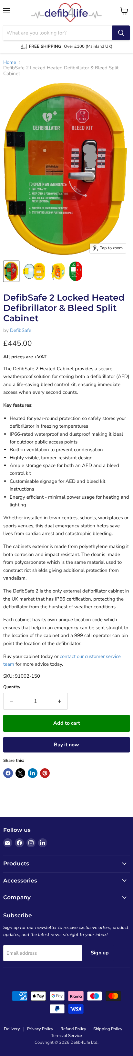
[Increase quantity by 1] (59, 701)
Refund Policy (73, 1029)
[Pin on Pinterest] (45, 773)
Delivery (12, 1029)
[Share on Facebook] (8, 773)
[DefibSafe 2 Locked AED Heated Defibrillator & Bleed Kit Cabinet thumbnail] (11, 271)
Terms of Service (66, 1036)
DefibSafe (20, 330)
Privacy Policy (40, 1029)
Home (9, 62)
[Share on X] (20, 773)
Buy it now (66, 744)
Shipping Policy (107, 1029)
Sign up (100, 952)
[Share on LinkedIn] (32, 773)
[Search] (121, 32)
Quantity (11, 687)
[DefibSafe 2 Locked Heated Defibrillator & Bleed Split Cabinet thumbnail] (76, 271)
